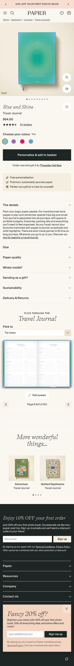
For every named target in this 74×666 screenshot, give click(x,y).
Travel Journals (42, 20)
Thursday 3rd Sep (50, 165)
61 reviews (26, 125)
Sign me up (56, 634)
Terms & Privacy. (15, 645)
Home (6, 20)
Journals (28, 20)
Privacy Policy (63, 547)
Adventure (21, 484)
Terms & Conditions (45, 547)
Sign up (62, 539)
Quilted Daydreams (52, 484)
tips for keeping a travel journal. (20, 238)
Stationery (16, 20)
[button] (67, 609)
